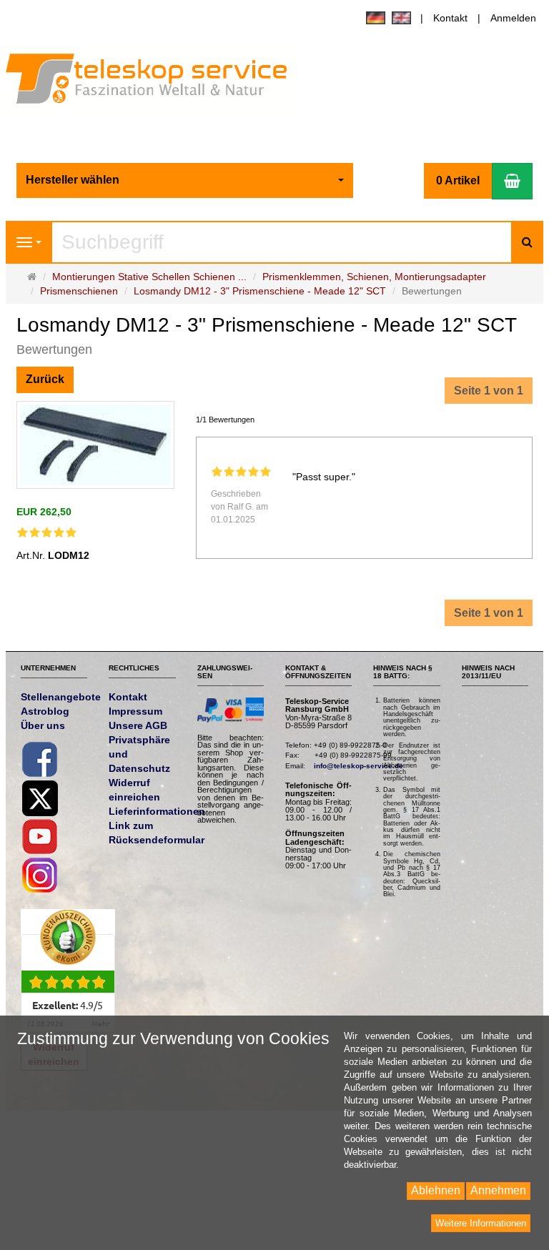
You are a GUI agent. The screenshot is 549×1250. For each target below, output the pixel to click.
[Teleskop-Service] (156, 81)
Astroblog (45, 711)
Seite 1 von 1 (488, 391)
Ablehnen (435, 1190)
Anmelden (513, 18)
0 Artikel (458, 180)
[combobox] (185, 180)
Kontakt (450, 18)
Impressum (135, 711)
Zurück (45, 379)
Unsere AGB (138, 725)
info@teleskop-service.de (358, 766)
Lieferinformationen (157, 811)
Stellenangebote (61, 697)
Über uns (43, 725)
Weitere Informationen (480, 1223)
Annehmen (498, 1190)
